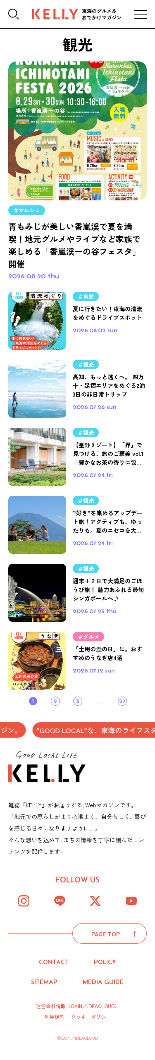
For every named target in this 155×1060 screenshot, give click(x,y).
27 (122, 700)
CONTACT (54, 961)
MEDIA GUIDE (103, 981)
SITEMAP (44, 981)
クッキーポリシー (91, 1016)
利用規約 (54, 1016)
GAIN (76, 1005)
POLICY (105, 961)
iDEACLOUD (100, 1005)
